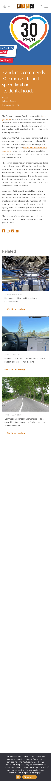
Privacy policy (29, 777)
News (5, 98)
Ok (18, 777)
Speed (13, 101)
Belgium (5, 101)
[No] (47, 767)
